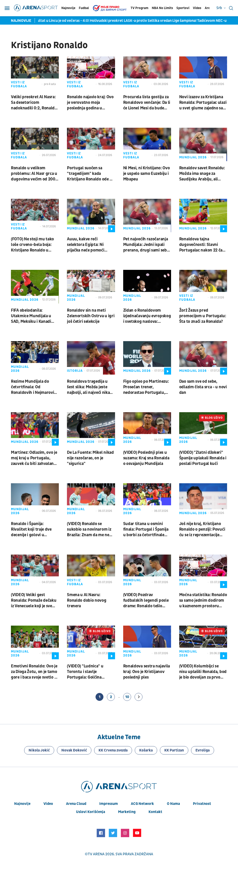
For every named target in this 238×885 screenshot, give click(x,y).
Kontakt (155, 812)
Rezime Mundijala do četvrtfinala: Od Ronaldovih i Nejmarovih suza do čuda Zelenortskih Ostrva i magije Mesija (33, 387)
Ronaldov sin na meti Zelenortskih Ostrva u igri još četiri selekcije (90, 316)
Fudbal (84, 8)
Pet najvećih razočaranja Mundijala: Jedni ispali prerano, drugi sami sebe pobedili (146, 244)
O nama (173, 803)
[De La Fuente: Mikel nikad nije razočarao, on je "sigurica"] (91, 429)
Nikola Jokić (39, 750)
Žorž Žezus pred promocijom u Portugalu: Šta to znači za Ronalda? (202, 316)
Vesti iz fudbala (19, 84)
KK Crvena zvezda (113, 750)
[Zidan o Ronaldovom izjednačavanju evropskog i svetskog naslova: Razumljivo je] (147, 286)
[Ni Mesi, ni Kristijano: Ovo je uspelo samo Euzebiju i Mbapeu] (147, 144)
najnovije (22, 803)
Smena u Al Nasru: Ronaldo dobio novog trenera (86, 600)
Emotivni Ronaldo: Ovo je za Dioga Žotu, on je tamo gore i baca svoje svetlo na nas (35, 671)
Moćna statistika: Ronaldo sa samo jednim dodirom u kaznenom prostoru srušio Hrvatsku (203, 600)
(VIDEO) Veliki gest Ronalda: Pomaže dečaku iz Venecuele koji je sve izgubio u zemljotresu (33, 600)
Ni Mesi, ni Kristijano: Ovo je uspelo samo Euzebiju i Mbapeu (146, 173)
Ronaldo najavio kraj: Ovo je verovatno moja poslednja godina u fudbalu (90, 102)
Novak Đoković (74, 750)
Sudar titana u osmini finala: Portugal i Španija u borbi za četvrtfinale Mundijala (146, 529)
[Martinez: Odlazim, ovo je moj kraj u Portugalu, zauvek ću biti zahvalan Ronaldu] (35, 429)
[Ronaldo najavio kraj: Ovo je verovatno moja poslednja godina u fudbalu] (91, 73)
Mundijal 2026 (193, 157)
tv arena (96, 854)
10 (127, 697)
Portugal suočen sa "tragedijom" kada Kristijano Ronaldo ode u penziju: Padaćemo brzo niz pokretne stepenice (89, 173)
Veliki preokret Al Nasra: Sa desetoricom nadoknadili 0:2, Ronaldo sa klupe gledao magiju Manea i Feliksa (34, 102)
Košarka (146, 750)
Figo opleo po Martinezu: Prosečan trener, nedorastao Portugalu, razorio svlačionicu (146, 387)
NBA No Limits (162, 8)
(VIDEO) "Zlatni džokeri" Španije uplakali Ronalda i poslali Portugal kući (202, 458)
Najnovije (68, 8)
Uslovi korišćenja (90, 812)
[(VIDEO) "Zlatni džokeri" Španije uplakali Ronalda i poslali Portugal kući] (203, 429)
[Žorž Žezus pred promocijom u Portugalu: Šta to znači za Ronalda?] (203, 286)
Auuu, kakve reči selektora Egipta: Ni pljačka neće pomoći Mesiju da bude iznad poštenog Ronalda (86, 244)
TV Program (139, 8)
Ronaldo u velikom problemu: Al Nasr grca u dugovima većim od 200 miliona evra (34, 173)
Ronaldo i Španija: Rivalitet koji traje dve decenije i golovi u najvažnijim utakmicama (33, 529)
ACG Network (142, 803)
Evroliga (202, 750)
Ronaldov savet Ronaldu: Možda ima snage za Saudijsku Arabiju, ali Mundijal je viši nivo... (202, 173)
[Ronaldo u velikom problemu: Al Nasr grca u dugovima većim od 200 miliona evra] (35, 144)
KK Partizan (174, 750)
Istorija (75, 371)
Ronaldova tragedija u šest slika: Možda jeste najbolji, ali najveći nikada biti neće (90, 387)
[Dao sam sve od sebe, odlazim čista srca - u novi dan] (203, 358)
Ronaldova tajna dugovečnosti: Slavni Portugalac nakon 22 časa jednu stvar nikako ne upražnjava (202, 244)
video (48, 803)
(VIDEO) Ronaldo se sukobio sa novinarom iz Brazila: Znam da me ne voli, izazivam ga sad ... (89, 529)
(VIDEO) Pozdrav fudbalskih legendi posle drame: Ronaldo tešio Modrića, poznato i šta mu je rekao (147, 600)
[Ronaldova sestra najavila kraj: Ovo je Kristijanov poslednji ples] (147, 642)
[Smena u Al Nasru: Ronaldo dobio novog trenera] (91, 571)
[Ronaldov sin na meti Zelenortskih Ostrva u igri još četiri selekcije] (91, 286)
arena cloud (76, 803)
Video (197, 8)
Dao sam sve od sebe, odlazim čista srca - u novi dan (203, 387)
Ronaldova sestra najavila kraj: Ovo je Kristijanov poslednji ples (146, 671)
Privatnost (202, 803)
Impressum (108, 803)
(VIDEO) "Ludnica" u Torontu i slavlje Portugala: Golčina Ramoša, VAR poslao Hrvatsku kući (85, 671)
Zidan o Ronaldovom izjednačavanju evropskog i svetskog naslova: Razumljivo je (147, 316)
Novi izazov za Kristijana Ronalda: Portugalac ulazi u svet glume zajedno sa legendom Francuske (203, 102)
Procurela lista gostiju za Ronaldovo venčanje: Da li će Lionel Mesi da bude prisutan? (146, 102)
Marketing (127, 812)
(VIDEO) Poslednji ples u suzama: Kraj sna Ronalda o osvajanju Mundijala (146, 458)
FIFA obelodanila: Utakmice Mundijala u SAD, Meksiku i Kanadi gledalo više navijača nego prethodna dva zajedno (35, 316)
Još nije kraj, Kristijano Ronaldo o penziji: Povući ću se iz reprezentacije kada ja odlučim (202, 529)
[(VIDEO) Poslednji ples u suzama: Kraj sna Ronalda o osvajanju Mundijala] (147, 429)
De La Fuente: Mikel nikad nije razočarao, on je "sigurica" (90, 458)
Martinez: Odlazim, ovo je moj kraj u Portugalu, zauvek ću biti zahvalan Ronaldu (34, 458)
